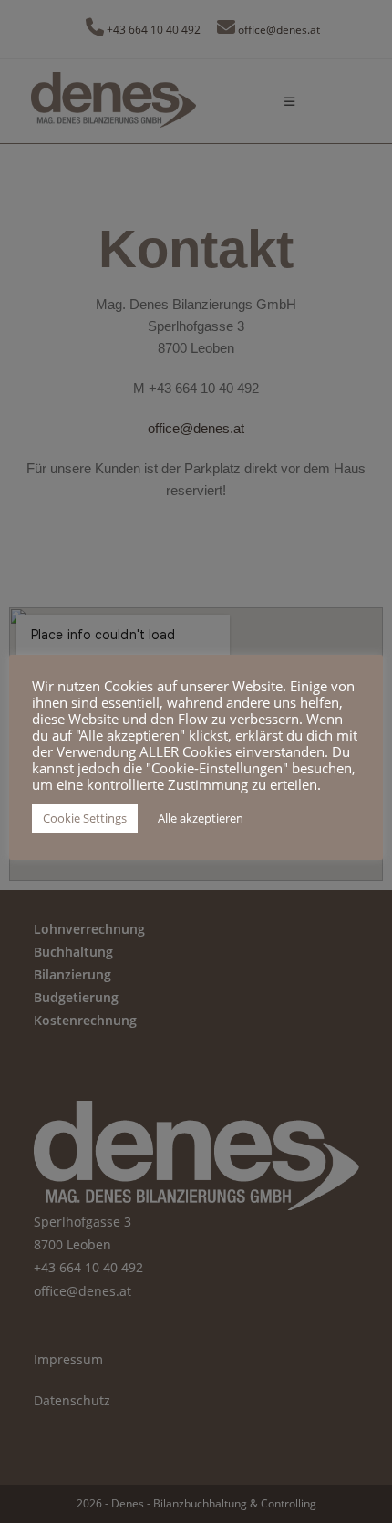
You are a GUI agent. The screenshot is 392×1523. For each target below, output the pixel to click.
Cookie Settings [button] (85, 818)
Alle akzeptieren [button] (200, 818)
